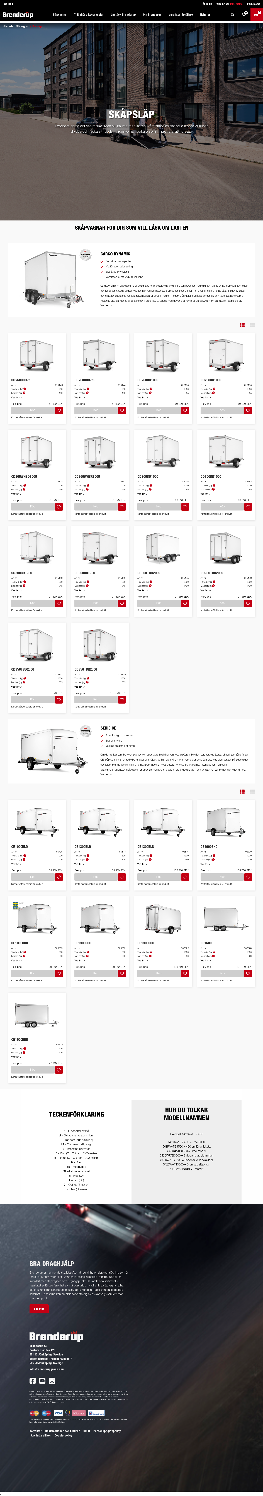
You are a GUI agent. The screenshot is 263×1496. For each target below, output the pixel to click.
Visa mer (105, 306)
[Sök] (232, 15)
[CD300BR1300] (100, 548)
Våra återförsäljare (181, 14)
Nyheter (205, 14)
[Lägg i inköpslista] (59, 410)
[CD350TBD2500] (37, 645)
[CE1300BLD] (100, 822)
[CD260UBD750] (37, 355)
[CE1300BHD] (100, 918)
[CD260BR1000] (226, 355)
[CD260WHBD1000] (37, 452)
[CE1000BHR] (37, 918)
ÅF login (207, 4)
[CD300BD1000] (163, 452)
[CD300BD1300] (37, 548)
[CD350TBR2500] (100, 645)
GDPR (87, 1431)
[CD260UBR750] (100, 355)
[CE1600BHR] (37, 1015)
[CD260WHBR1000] (100, 452)
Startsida (8, 26)
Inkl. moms (236, 4)
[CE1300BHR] (163, 918)
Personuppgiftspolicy (107, 1431)
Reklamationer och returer (63, 1431)
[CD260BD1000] (163, 355)
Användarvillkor (41, 1435)
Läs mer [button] (39, 1308)
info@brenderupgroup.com (47, 1369)
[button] (242, 325)
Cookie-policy (63, 1435)
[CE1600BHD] (226, 918)
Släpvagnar (22, 26)
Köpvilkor (36, 1431)
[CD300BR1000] (226, 452)
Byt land (8, 4)
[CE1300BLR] (163, 822)
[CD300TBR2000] (226, 548)
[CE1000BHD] (226, 822)
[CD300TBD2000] (163, 548)
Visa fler (14, 398)
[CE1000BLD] (37, 822)
